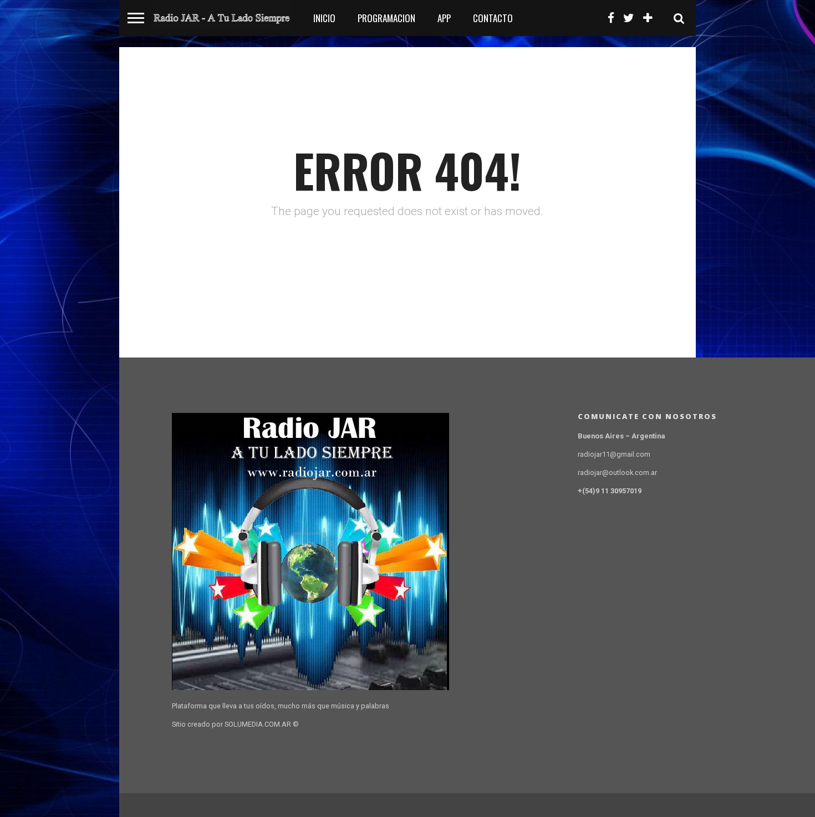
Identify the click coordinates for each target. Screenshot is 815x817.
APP (444, 18)
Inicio (324, 18)
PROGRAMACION (386, 18)
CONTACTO (493, 18)
